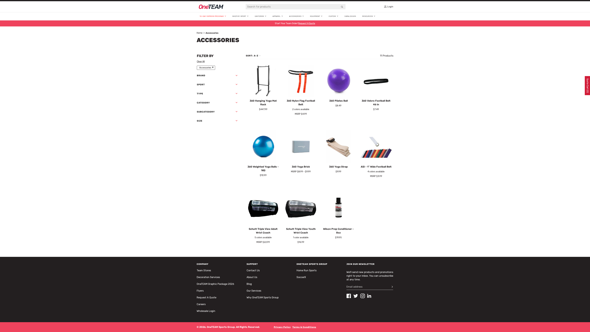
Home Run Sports (307, 270)
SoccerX (301, 277)
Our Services (254, 290)
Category (203, 102)
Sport (201, 84)
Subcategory (206, 112)
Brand (201, 75)
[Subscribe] (391, 287)
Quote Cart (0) (587, 85)
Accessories (205, 67)
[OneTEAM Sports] (211, 6)
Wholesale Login (206, 311)
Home (200, 33)
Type (200, 93)
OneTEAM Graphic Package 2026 (215, 284)
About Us (252, 277)
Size (199, 121)
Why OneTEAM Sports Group (263, 297)
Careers (201, 304)
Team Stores (204, 270)
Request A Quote (206, 297)
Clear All (201, 61)
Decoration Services (208, 277)
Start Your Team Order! (295, 23)
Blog (249, 284)
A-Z (256, 55)
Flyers (200, 290)
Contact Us (253, 270)
